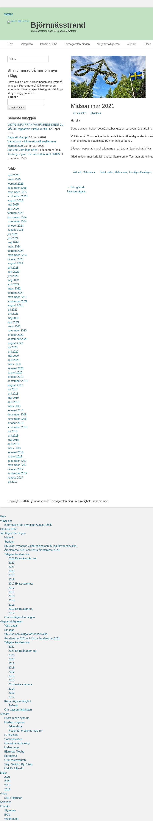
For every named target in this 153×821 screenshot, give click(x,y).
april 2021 (13, 322)
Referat (12, 705)
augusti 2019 (15, 385)
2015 (11, 596)
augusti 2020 (15, 343)
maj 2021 (13, 318)
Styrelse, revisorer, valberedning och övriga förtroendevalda (40, 545)
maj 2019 (13, 397)
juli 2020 (12, 347)
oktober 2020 (15, 334)
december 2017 (16, 460)
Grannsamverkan (15, 759)
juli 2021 (12, 309)
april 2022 (13, 284)
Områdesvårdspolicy (17, 743)
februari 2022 (15, 292)
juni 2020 (12, 351)
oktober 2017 (15, 469)
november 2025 (16, 192)
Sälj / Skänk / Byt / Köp (18, 764)
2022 (11, 562)
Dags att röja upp (17, 137)
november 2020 (16, 330)
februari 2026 (15, 183)
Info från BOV (48, 44)
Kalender (5, 801)
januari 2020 (14, 372)
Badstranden (106, 172)
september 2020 (17, 338)
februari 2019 (15, 410)
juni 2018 (12, 435)
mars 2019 (14, 406)
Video (3, 793)
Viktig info (27, 44)
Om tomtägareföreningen (19, 617)
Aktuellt (77, 172)
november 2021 (16, 296)
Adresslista (15, 726)
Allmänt (131, 44)
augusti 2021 (15, 305)
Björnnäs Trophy (14, 751)
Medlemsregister (14, 722)
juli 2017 (12, 481)
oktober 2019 (15, 376)
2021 (11, 566)
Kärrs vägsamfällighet (17, 701)
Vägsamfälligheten (108, 44)
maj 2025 (13, 204)
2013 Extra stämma (20, 608)
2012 (11, 613)
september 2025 (17, 196)
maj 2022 (13, 280)
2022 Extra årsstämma (22, 558)
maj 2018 (13, 439)
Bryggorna (10, 755)
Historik (9, 537)
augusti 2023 (15, 263)
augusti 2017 (15, 477)
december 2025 (16, 187)
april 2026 (13, 175)
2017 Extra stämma (20, 583)
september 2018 (17, 427)
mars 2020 (14, 364)
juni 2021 (12, 313)
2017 (11, 587)
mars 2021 (14, 326)
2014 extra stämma (20, 684)
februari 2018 (15, 452)
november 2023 (16, 254)
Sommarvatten (13, 739)
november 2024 (16, 221)
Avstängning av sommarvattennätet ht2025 (33, 154)
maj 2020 (13, 355)
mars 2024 (14, 246)
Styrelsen (95, 113)
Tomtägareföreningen (77, 44)
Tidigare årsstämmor (16, 554)
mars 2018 (14, 448)
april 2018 (13, 443)
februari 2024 (15, 250)
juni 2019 (12, 393)
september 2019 (17, 380)
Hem (10, 44)
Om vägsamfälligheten (18, 709)
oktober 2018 (15, 422)
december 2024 (16, 217)
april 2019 (13, 402)
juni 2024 (12, 238)
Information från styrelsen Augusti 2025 (28, 524)
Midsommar (89, 172)
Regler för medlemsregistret (25, 730)
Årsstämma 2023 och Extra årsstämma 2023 (31, 550)
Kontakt (4, 806)
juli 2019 (12, 389)
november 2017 (16, 464)
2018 (11, 579)
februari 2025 (15, 212)
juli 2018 (12, 431)
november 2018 (16, 418)
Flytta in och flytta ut (16, 717)
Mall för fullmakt (14, 768)
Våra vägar (11, 625)
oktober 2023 (15, 259)
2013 (11, 604)
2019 (11, 575)
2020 (11, 571)
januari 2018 (14, 456)
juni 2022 (12, 276)
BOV (7, 814)
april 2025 (13, 208)
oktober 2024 (15, 225)
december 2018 (16, 414)
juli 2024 (12, 234)
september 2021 (17, 301)
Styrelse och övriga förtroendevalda (25, 633)
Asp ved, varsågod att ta (22, 149)
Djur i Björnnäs (13, 797)
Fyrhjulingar (11, 734)
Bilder (3, 772)
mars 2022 (14, 288)
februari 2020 (15, 368)
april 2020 (13, 360)
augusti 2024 (15, 229)
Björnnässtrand (58, 25)
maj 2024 (13, 242)
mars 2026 (14, 179)
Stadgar (9, 541)
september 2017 (17, 473)
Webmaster (11, 818)
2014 (11, 600)
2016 (11, 591)
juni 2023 (12, 267)
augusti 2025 (15, 200)
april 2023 (13, 271)
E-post (12, 96)
